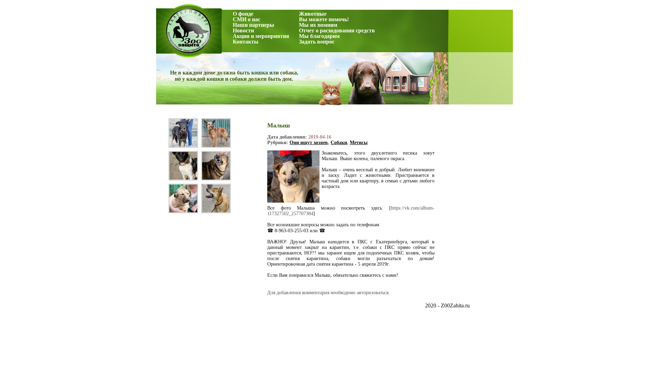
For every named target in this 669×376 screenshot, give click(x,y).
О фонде (243, 14)
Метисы (359, 142)
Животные (312, 14)
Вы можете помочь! (324, 19)
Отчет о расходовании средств (337, 30)
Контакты (246, 42)
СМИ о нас (246, 19)
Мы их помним (318, 25)
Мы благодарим (319, 36)
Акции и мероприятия (261, 36)
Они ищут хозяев (309, 142)
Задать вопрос (316, 42)
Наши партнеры (253, 25)
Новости (243, 30)
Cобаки (339, 142)
